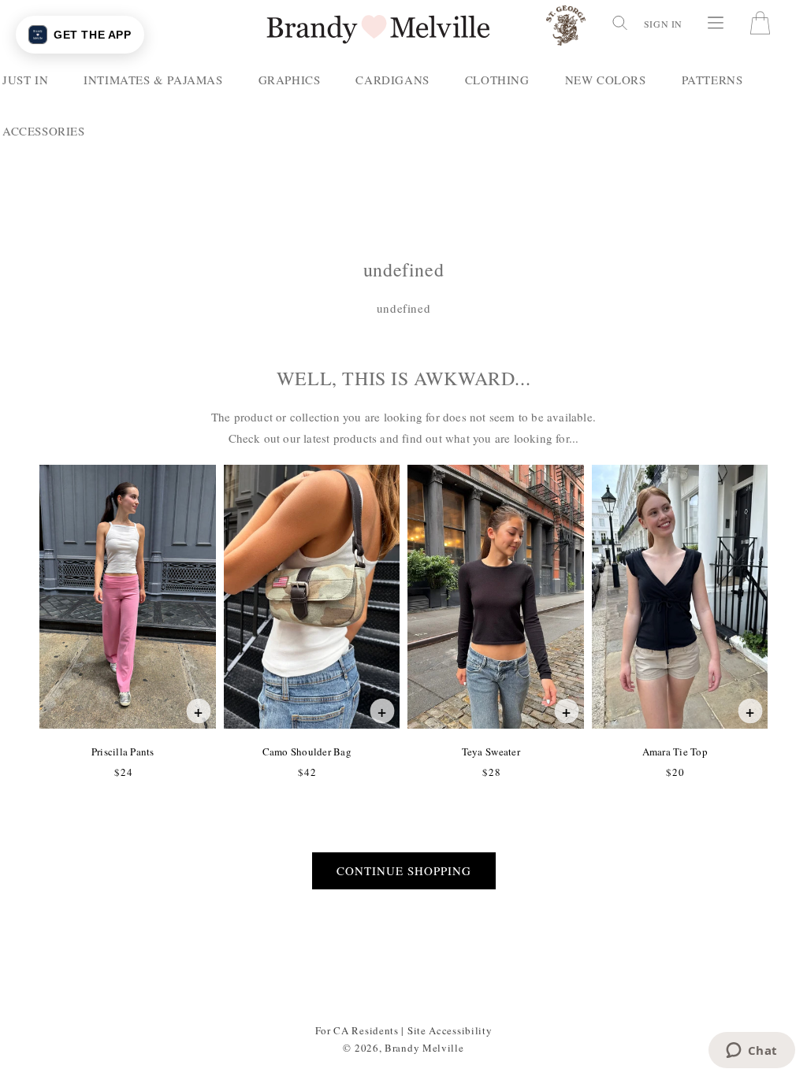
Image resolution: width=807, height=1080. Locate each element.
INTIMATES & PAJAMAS (153, 79)
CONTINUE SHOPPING (404, 870)
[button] (618, 23)
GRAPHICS (289, 79)
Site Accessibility (450, 1030)
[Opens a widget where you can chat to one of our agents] (751, 1051)
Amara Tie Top (675, 751)
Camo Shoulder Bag (306, 751)
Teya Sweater (490, 751)
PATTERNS (712, 79)
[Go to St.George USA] (566, 29)
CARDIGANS (392, 79)
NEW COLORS (605, 79)
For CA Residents (357, 1030)
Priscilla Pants (122, 751)
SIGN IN (663, 23)
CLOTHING (497, 79)
